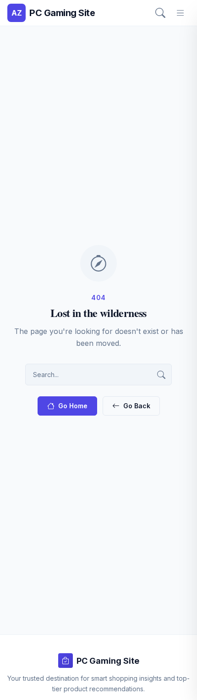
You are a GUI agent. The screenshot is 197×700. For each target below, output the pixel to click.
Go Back (136, 406)
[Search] (160, 13)
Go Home (73, 406)
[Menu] (180, 13)
